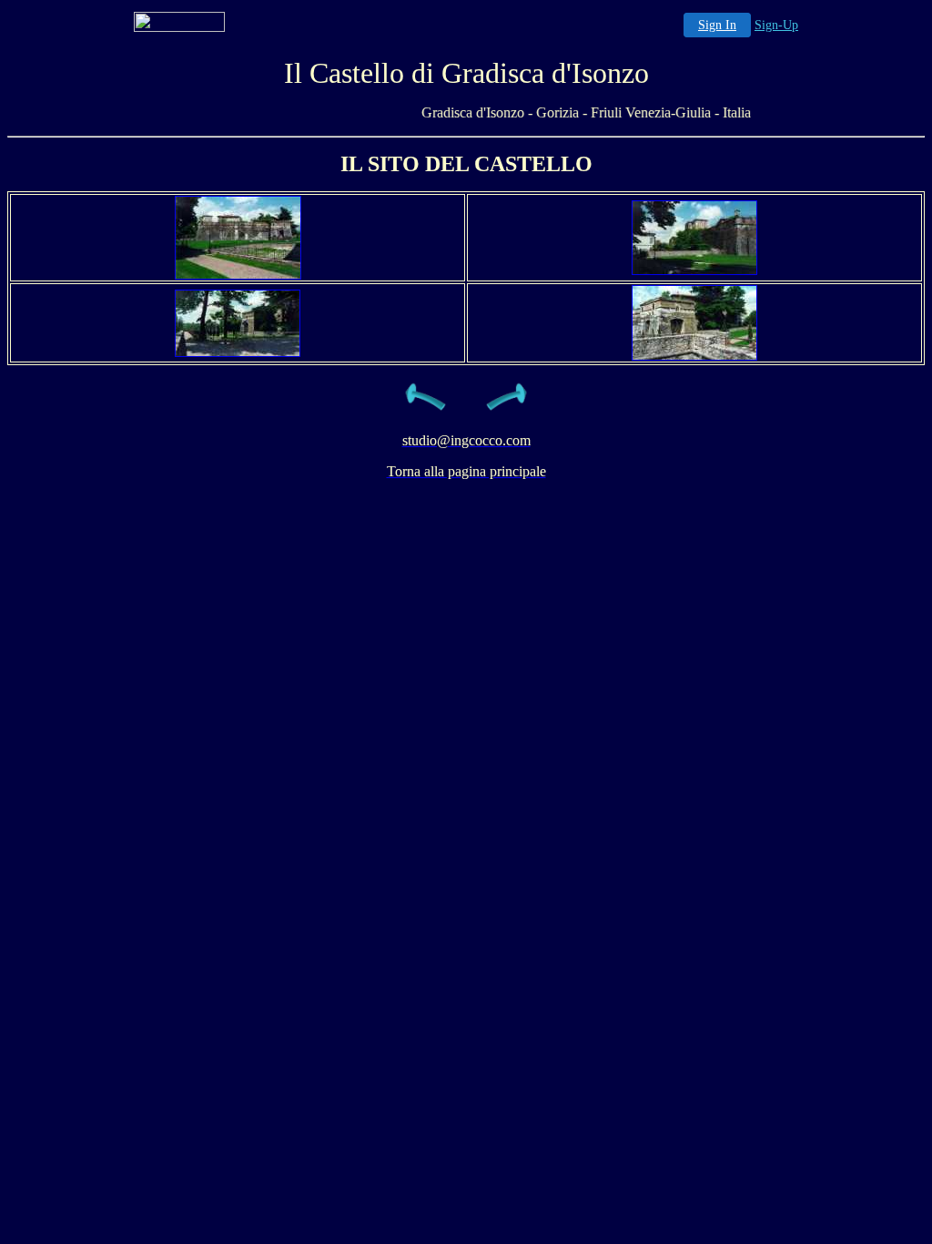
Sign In (717, 25)
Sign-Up (776, 25)
